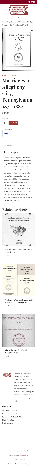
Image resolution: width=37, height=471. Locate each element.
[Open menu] (18, 17)
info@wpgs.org (7, 423)
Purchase (13, 123)
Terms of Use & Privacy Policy (18, 464)
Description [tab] (8, 146)
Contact (22, 460)
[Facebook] (18, 467)
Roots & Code (24, 455)
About (14, 460)
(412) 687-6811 (8, 420)
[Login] (29, 2)
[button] (32, 30)
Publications (9, 75)
